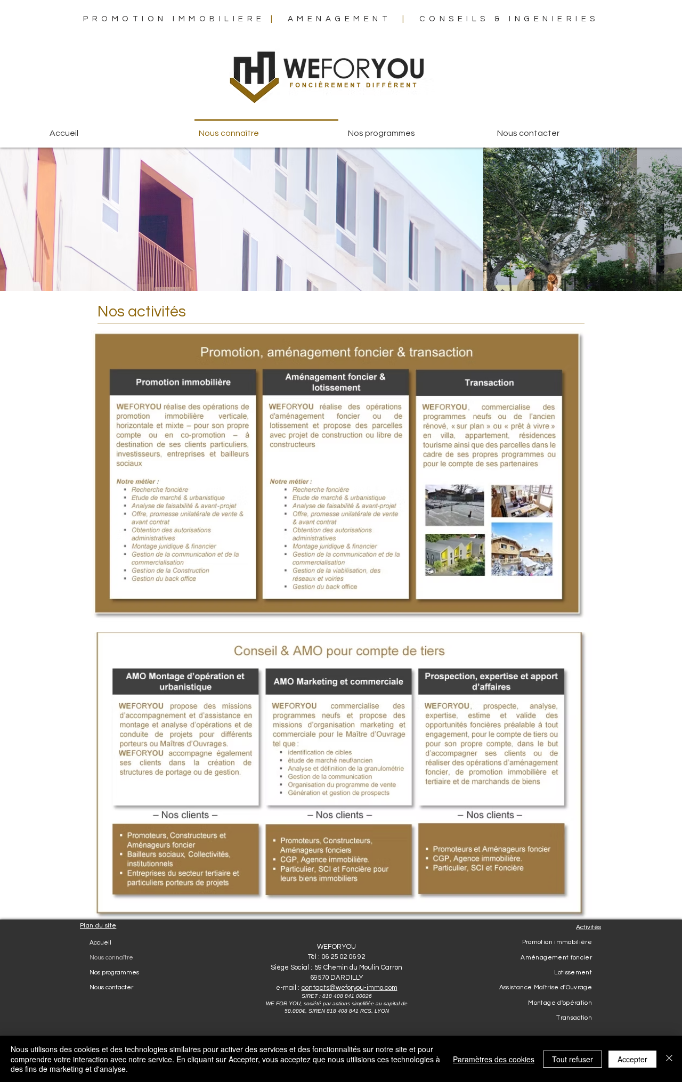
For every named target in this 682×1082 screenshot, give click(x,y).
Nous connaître (111, 957)
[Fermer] (669, 1058)
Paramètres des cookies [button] (493, 1059)
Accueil (100, 942)
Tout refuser (572, 1059)
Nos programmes (114, 972)
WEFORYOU (336, 946)
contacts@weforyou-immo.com (349, 987)
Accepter (632, 1059)
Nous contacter (111, 987)
